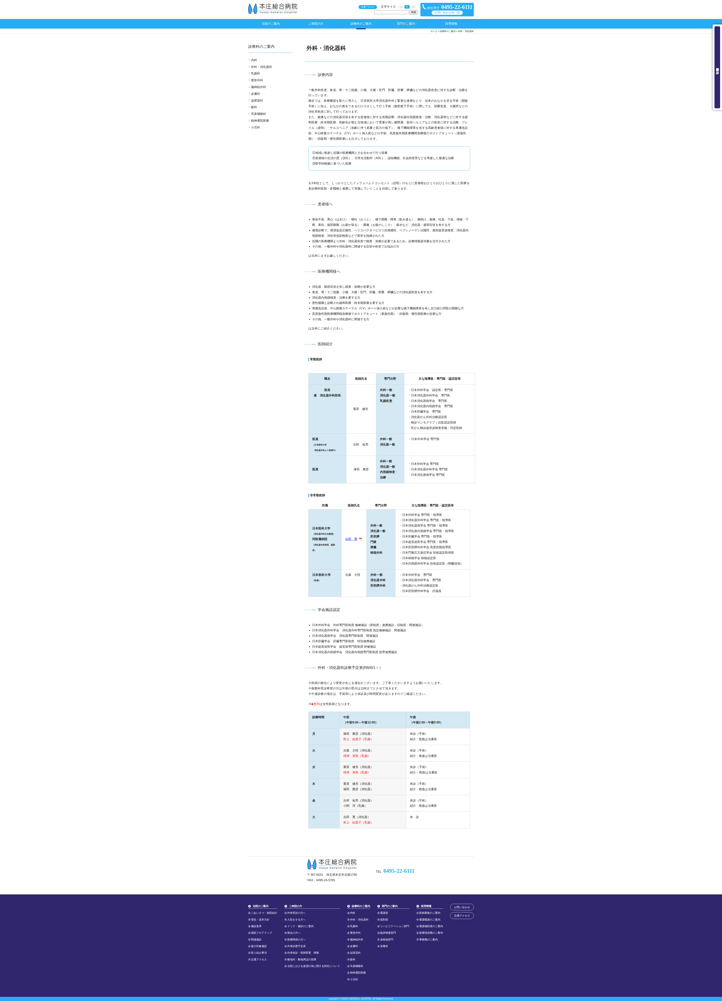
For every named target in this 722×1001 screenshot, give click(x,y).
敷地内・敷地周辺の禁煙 (301, 959)
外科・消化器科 (261, 66)
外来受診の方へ (296, 912)
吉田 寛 (351, 539)
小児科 (255, 127)
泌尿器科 (257, 100)
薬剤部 (384, 919)
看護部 (384, 912)
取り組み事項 (259, 952)
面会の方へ (293, 932)
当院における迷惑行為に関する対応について (313, 966)
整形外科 (257, 80)
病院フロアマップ (261, 932)
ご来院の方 (315, 23)
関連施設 (256, 939)
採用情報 (451, 23)
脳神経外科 (258, 87)
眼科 (254, 107)
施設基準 (256, 926)
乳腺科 (255, 73)
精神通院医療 (260, 120)
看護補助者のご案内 (431, 926)
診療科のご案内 (361, 23)
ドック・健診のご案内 (300, 926)
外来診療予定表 (296, 946)
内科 (254, 60)
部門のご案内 (406, 23)
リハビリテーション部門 (394, 926)
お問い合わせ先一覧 (447, 12)
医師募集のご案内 (429, 912)
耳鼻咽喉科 (258, 113)
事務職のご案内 (428, 939)
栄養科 (384, 946)
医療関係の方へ (296, 939)
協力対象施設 (259, 946)
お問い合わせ (462, 907)
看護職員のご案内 (429, 919)
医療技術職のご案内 (431, 932)
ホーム (434, 31)
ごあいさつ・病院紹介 (264, 912)
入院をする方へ (296, 919)
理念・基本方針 (260, 919)
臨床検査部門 (388, 932)
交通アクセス (368, 7)
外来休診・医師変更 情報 (303, 952)
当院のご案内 (271, 23)
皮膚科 (255, 93)
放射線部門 (386, 939)
